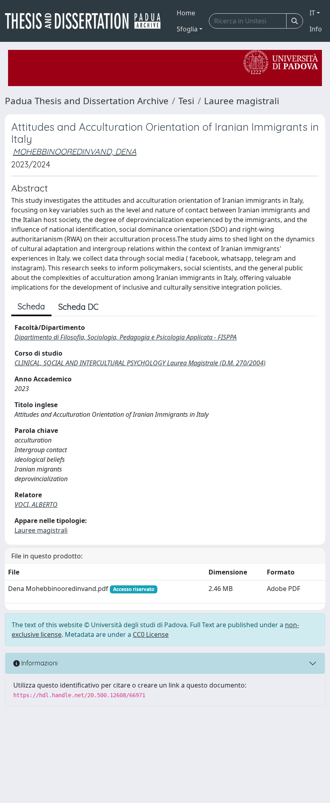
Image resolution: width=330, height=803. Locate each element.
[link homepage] (86, 21)
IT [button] (312, 12)
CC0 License (151, 634)
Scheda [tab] (31, 306)
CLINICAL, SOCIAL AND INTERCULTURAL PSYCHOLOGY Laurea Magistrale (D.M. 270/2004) (140, 362)
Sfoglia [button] (187, 29)
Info (315, 29)
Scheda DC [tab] (78, 307)
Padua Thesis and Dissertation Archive (87, 101)
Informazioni (39, 663)
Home (186, 12)
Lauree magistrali (241, 101)
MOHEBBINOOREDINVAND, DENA (74, 151)
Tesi (186, 101)
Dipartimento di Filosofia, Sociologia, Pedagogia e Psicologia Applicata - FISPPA (125, 337)
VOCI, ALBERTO (36, 504)
